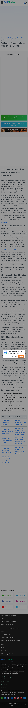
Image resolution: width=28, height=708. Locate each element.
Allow (21, 356)
